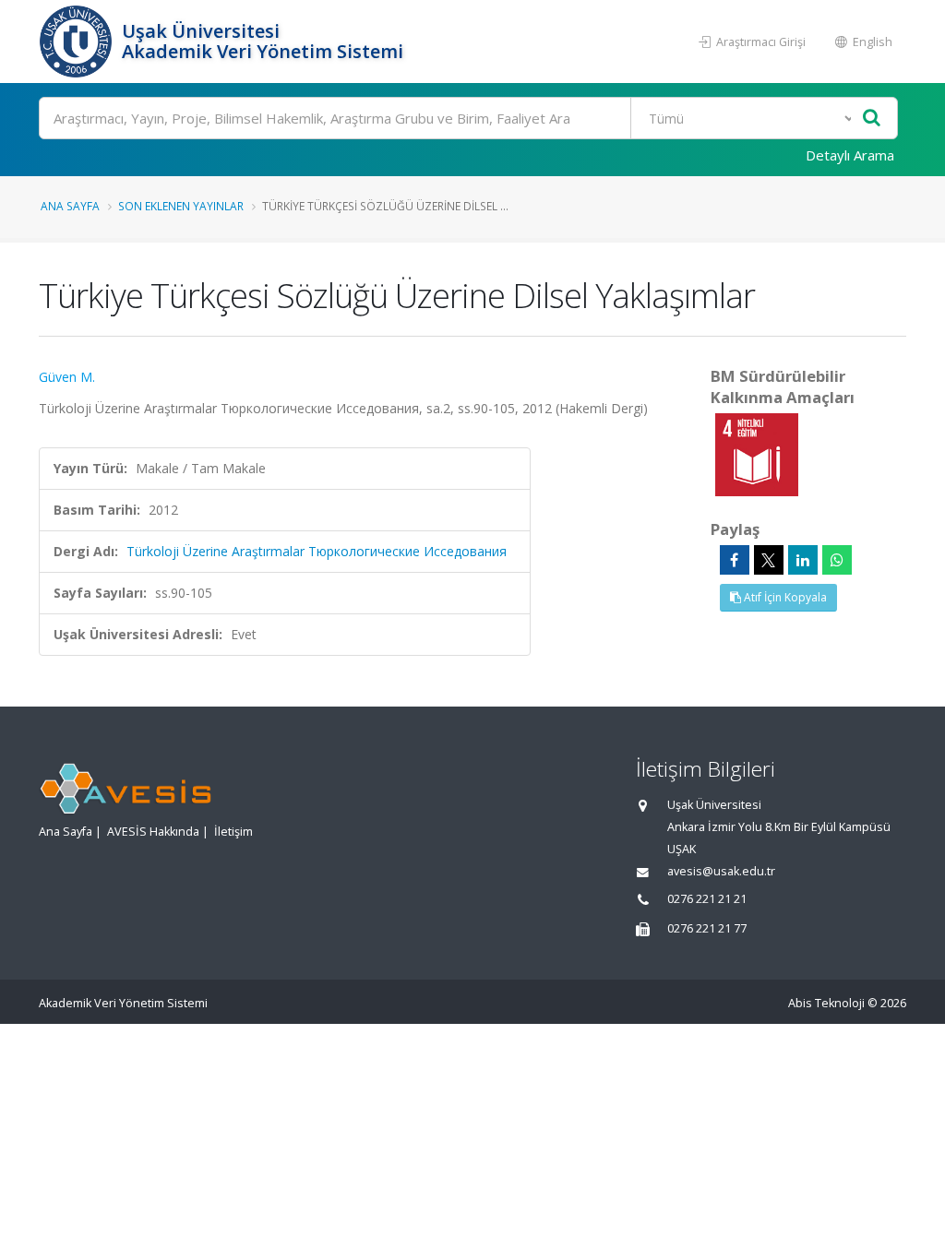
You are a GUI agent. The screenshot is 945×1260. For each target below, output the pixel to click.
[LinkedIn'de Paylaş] (803, 560)
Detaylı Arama (850, 155)
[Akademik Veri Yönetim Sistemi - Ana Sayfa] (78, 41)
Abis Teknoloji (826, 1003)
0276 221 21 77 (707, 928)
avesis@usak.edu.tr (721, 871)
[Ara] (871, 118)
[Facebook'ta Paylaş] (734, 560)
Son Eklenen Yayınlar (181, 205)
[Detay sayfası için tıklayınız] (757, 453)
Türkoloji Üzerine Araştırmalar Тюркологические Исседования (316, 551)
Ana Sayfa (70, 205)
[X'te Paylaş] (769, 560)
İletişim (233, 831)
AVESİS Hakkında (153, 831)
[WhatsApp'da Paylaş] (837, 560)
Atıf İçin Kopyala (784, 597)
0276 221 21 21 (707, 899)
